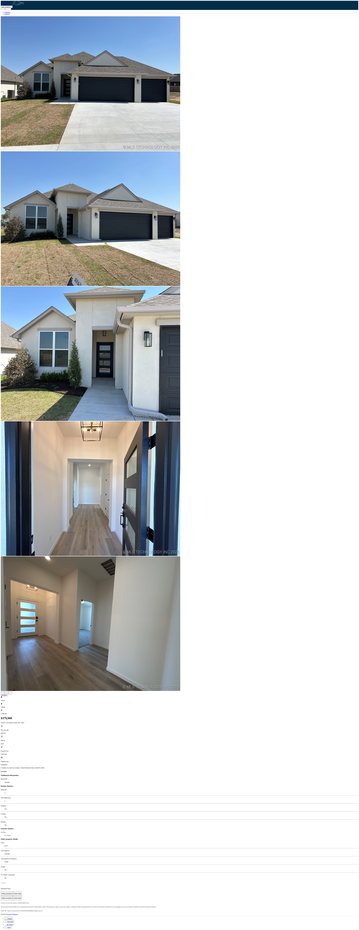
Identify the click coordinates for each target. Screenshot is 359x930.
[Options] (2, 692)
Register (8, 9)
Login (2, 9)
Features (6, 14)
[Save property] (6, 692)
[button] (179, 83)
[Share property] (10, 692)
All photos (4, 695)
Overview (7, 12)
